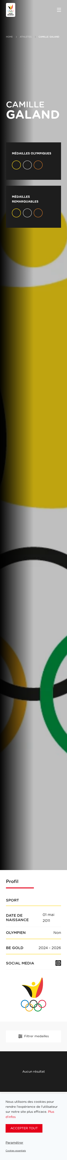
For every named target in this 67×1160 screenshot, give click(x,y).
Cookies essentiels (16, 1151)
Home (9, 37)
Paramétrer (14, 1142)
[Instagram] (58, 963)
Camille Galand (49, 37)
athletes (26, 37)
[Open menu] (59, 10)
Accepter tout (24, 1128)
